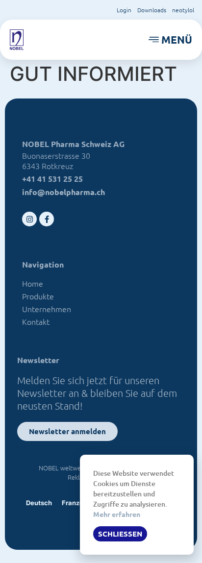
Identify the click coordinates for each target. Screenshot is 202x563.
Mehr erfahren (116, 514)
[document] (101, 281)
